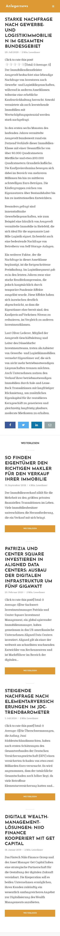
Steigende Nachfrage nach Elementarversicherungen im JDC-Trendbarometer (29, 702)
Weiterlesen (30, 529)
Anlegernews (17, 6)
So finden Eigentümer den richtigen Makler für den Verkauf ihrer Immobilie (28, 469)
